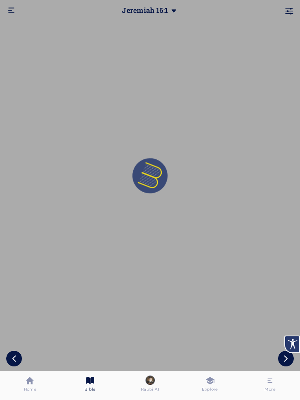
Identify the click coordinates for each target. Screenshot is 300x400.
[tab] (30, 385)
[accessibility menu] (292, 344)
